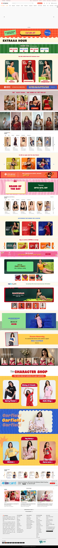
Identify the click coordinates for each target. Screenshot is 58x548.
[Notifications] (44, 3)
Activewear (18, 520)
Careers (37, 533)
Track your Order (29, 523)
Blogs (31, 0)
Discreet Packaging (29, 524)
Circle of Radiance (39, 532)
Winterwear (18, 524)
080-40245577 (50, 524)
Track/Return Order (35, 0)
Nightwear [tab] (17, 135)
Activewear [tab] (23, 135)
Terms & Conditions (29, 520)
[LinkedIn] (53, 530)
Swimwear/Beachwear (20, 530)
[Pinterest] (50, 530)
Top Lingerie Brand (19, 532)
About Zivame (38, 516)
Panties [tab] (13, 135)
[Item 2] (25, 277)
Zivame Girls (18, 528)
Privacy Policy (29, 519)
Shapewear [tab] (29, 135)
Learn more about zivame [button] (28, 509)
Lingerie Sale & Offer (20, 529)
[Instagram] (48, 530)
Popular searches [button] (28, 511)
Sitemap (37, 534)
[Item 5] (43, 306)
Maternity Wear (19, 525)
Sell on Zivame (49, 0)
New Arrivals (18, 516)
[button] (32, 3)
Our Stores (44, 0)
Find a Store (38, 537)
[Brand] (9, 102)
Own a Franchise (54, 0)
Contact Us (40, 0)
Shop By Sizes (38, 523)
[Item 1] (18, 277)
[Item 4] (39, 277)
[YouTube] (52, 530)
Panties (18, 521)
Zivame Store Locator (39, 525)
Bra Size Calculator (39, 520)
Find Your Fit (38, 519)
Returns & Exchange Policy (30, 521)
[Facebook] (46, 529)
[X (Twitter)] (47, 530)
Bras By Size (38, 521)
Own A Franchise (38, 529)
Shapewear (18, 523)
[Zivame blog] (51, 530)
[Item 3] (32, 277)
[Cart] (49, 3)
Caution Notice (29, 528)
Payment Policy (29, 525)
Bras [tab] (8, 135)
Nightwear (18, 519)
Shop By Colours (38, 524)
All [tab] (5, 135)
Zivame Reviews (38, 530)
